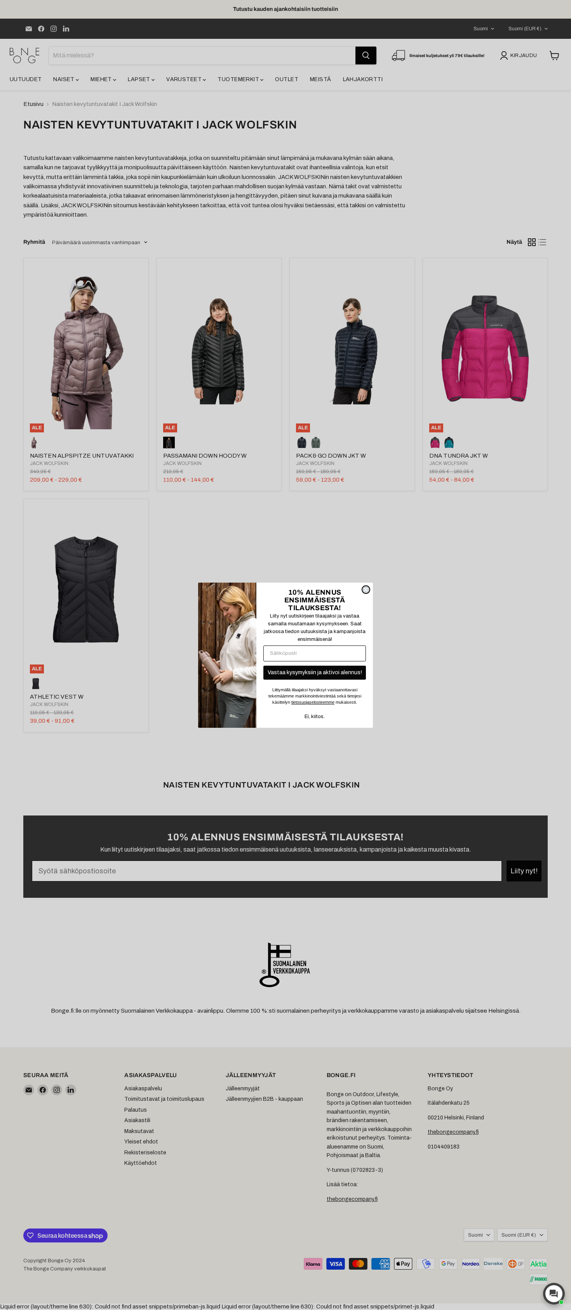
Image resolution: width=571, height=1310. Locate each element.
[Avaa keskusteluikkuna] (554, 1294)
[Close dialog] (366, 589)
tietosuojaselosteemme (312, 702)
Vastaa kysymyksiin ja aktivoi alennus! (315, 672)
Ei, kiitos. (315, 716)
